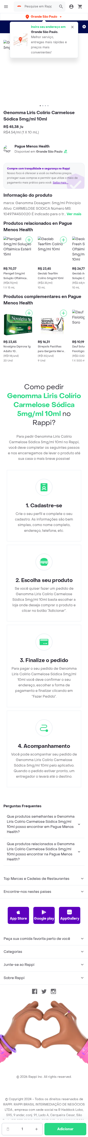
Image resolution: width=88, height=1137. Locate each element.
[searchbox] (39, 6)
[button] (44, 16)
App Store (18, 918)
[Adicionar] (29, 240)
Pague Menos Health (32, 146)
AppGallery (69, 918)
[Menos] (8, 1129)
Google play (44, 918)
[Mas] (36, 1129)
